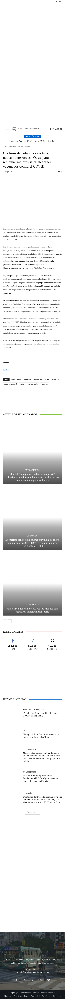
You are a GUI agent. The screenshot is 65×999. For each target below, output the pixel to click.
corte (47, 379)
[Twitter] (58, 129)
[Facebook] (56, 2)
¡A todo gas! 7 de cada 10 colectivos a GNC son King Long (32, 141)
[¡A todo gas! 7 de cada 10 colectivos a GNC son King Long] (12, 713)
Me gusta (13, 639)
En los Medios (24, 146)
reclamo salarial (10, 384)
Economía (32, 536)
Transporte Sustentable (34, 709)
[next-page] (10, 621)
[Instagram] (60, 2)
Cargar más (31, 812)
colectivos (38, 379)
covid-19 (55, 379)
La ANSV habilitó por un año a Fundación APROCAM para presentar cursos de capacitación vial (40, 778)
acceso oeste (16, 379)
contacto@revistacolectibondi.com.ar (32, 972)
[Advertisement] (32, 85)
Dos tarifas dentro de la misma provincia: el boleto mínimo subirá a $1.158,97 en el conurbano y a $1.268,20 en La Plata (32, 542)
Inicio (5, 146)
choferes (27, 379)
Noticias (12, 146)
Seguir (33, 639)
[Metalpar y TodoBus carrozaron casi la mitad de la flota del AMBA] (12, 734)
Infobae (6, 370)
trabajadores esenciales (29, 384)
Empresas (27, 731)
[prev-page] (5, 621)
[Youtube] (60, 129)
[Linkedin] (55, 129)
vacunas (44, 384)
